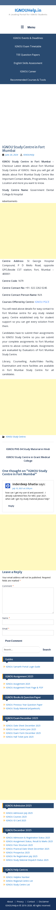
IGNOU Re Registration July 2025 (21, 856)
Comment (8, 586)
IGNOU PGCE (42, 302)
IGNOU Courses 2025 (16, 816)
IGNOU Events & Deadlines (28, 38)
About (10, 902)
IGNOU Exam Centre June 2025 (21, 729)
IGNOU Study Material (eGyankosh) (23, 708)
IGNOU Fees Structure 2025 (19, 845)
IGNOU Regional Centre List (19, 880)
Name (6, 618)
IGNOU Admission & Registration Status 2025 (28, 837)
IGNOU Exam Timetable (28, 46)
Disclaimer (44, 902)
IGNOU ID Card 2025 (16, 820)
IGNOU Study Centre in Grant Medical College (28, 459)
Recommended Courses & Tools (28, 79)
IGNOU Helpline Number (18, 877)
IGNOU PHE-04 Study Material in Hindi (28, 449)
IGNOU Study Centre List (18, 884)
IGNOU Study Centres (16, 436)
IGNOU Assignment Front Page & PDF (24, 687)
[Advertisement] (28, 114)
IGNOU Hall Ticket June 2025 (20, 736)
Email (5, 628)
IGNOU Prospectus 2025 (18, 852)
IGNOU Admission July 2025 (19, 813)
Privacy (20, 902)
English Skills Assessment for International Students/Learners (28, 63)
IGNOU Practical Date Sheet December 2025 (27, 848)
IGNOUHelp (28, 154)
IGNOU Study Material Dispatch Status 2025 (27, 860)
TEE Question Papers (28, 54)
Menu (31, 27)
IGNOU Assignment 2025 (18, 683)
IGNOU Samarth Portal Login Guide (23, 666)
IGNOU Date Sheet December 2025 (23, 725)
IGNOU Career (28, 71)
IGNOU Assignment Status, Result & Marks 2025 (29, 841)
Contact (31, 902)
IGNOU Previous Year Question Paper (24, 704)
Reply (11, 505)
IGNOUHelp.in (28, 10)
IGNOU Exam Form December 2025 (23, 733)
